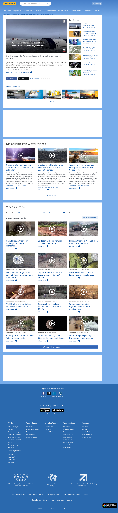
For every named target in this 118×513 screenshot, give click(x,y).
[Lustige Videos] (34, 94)
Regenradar (29, 427)
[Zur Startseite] (9, 3)
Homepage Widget (13, 445)
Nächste (96, 94)
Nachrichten (14, 14)
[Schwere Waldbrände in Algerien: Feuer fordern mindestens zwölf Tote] (83, 292)
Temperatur (29, 432)
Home (4, 14)
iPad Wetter (48, 429)
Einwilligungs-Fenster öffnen (56, 494)
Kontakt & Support (75, 494)
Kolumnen (11, 429)
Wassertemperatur (31, 437)
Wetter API (11, 447)
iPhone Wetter (49, 427)
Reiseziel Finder (86, 432)
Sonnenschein (30, 434)
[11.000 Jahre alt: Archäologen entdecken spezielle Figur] (20, 292)
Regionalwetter (67, 437)
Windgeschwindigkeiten (33, 429)
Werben (10, 442)
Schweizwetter (67, 432)
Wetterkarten (32, 423)
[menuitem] (7, 10)
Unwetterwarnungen (14, 432)
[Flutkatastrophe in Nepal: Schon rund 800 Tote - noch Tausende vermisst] (83, 228)
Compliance (36, 500)
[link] (7, 10)
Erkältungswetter (87, 434)
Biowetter (85, 427)
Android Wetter (49, 432)
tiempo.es (11, 454)
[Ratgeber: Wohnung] (52, 94)
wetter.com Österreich (14, 440)
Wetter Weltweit (68, 442)
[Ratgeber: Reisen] (71, 94)
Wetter (11, 423)
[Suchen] (48, 4)
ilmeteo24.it (11, 460)
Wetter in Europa (68, 440)
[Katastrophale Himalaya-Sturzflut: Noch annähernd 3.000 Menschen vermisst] (52, 292)
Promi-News (67, 447)
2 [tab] (53, 101)
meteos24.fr (11, 457)
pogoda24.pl (11, 462)
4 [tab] (55, 195)
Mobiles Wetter (51, 423)
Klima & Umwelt (86, 437)
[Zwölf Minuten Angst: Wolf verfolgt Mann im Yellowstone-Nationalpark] (20, 260)
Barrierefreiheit (48, 500)
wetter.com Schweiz (14, 437)
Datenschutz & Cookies (35, 494)
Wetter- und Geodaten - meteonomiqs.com (15, 451)
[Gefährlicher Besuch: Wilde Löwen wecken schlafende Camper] (83, 260)
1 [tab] (51, 101)
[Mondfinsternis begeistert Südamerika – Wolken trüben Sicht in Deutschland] (52, 323)
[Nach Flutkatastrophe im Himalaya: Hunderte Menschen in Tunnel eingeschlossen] (20, 228)
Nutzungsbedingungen (64, 500)
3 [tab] (52, 195)
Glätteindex (85, 429)
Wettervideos (69, 423)
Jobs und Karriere (18, 494)
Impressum (88, 494)
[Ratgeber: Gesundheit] (89, 94)
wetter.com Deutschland (15, 434)
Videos (8, 14)
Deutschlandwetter (68, 429)
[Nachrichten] (16, 94)
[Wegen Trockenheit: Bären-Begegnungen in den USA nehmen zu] (52, 260)
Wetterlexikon (67, 445)
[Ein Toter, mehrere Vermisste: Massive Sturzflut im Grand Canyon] (52, 228)
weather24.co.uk (13, 465)
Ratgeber (86, 423)
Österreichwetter (68, 434)
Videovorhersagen (13, 427)
